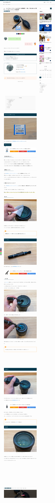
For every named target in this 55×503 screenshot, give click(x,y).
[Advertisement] (20, 87)
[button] (17, 33)
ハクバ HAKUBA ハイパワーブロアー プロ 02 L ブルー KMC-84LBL (20, 404)
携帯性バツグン (11, 101)
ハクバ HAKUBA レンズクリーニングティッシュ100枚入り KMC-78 (20, 148)
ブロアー (9, 106)
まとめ (9, 107)
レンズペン (6, 282)
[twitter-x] (49, 0)
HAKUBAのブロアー (15, 400)
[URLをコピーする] (23, 33)
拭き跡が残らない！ (11, 100)
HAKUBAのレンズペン (16, 266)
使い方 (10, 102)
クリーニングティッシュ (11, 99)
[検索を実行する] (51, 8)
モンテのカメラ (6, 2)
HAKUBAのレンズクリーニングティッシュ (18, 141)
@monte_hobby (22, 69)
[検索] (51, 0)
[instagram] (50, 0)
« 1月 (40, 80)
